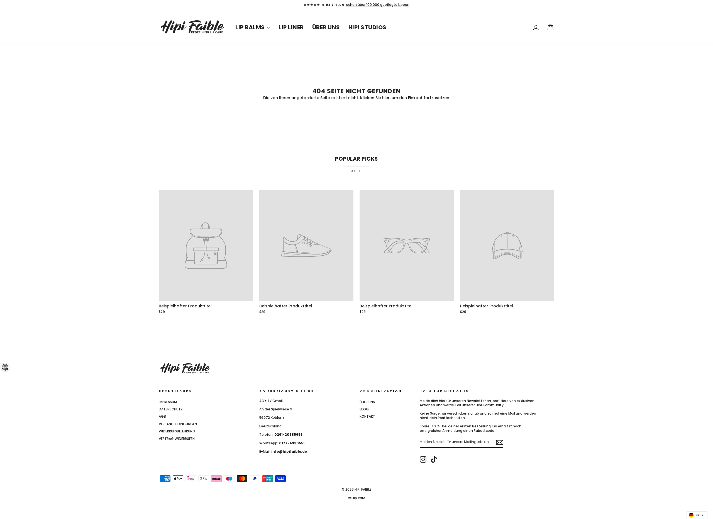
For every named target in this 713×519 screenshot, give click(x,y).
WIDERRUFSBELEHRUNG (177, 431)
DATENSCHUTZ (171, 409)
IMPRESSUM (168, 402)
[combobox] (697, 515)
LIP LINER (291, 27)
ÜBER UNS (326, 27)
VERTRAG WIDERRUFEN (177, 439)
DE (697, 515)
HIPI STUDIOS (367, 27)
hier (386, 98)
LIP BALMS (250, 27)
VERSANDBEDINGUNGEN (178, 424)
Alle (356, 171)
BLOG (364, 409)
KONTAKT (367, 416)
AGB (162, 416)
